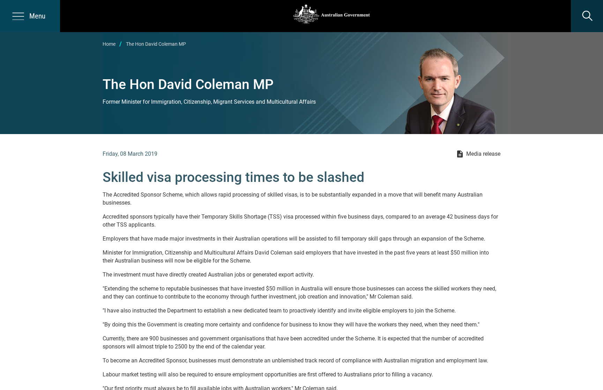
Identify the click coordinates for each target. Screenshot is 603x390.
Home (109, 44)
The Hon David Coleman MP (156, 44)
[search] (587, 16)
